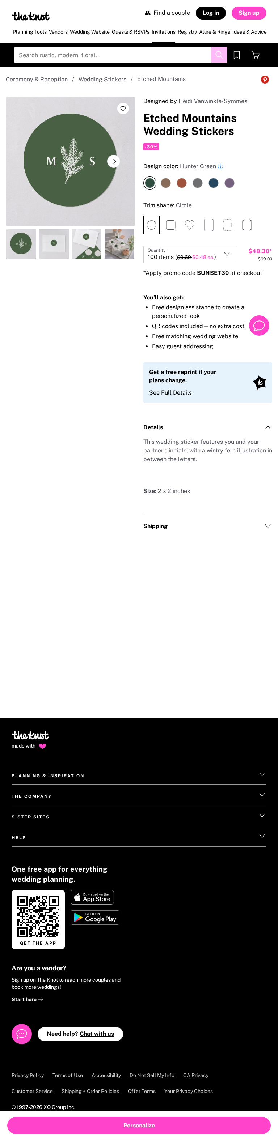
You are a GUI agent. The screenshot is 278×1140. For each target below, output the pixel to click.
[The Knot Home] (31, 16)
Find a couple (171, 12)
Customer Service (32, 1091)
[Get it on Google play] (96, 917)
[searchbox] (120, 55)
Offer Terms (142, 1091)
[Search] (219, 55)
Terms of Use (67, 1075)
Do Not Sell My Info (152, 1075)
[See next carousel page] (113, 161)
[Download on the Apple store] (96, 897)
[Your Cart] (256, 55)
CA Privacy (195, 1075)
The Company (32, 796)
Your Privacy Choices (188, 1091)
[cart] (256, 55)
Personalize (139, 1125)
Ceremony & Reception (37, 79)
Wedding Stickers (102, 79)
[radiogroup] (207, 176)
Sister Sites (31, 817)
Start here (25, 999)
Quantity (156, 250)
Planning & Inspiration (48, 775)
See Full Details (170, 392)
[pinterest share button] (265, 79)
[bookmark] (237, 55)
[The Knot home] (31, 738)
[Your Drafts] (237, 55)
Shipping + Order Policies (90, 1091)
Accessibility (106, 1075)
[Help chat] (259, 325)
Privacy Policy (28, 1075)
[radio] (150, 183)
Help (19, 837)
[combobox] (190, 254)
